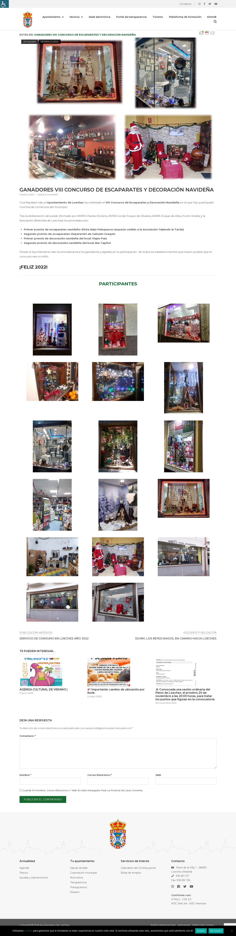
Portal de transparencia (131, 16)
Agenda (24, 867)
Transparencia (78, 882)
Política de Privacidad (163, 925)
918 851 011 (182, 875)
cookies (28, 930)
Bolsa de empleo (131, 872)
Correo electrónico (99, 775)
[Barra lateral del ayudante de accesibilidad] (4, 4)
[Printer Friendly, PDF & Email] (206, 34)
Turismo (158, 16)
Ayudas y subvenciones (34, 877)
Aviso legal (184, 925)
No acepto (216, 930)
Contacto (185, 4)
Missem (75, 892)
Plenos (24, 872)
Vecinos (74, 16)
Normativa (76, 877)
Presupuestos (78, 887)
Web (158, 775)
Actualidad (29, 41)
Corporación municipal (83, 872)
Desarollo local (50, 41)
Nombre (25, 775)
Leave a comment (47, 194)
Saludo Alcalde (79, 867)
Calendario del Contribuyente (138, 867)
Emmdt (211, 16)
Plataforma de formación (185, 16)
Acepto (201, 930)
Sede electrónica (99, 16)
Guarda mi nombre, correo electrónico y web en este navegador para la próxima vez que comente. (83, 790)
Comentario (28, 735)
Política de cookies (203, 925)
